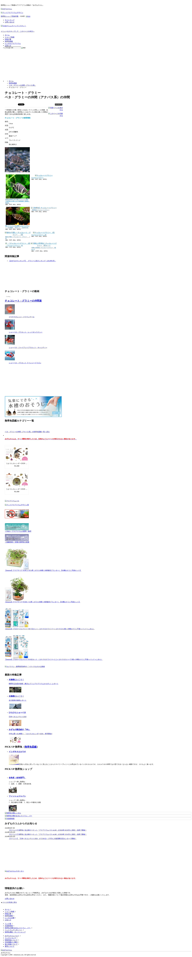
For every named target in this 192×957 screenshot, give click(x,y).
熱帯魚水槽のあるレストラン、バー (18, 928)
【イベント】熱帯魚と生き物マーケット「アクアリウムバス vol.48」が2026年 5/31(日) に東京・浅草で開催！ (48, 834)
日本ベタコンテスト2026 (17, 716)
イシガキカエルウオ (17, 751)
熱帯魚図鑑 (9, 41)
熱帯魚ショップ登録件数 (9, 16)
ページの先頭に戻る (9, 902)
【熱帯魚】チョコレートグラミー (40, 210)
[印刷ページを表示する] (55, 110)
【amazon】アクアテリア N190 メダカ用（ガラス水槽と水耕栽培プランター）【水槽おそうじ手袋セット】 (43, 570)
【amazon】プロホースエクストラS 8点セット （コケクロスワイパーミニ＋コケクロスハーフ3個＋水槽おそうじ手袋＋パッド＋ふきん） (54, 659)
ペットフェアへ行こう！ (13, 930)
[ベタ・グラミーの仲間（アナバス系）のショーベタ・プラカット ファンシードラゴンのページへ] (10, 360)
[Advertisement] (96, 64)
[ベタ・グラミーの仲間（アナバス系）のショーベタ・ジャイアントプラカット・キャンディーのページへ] (10, 344)
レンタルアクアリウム (13, 43)
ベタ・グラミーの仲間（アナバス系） (22, 85)
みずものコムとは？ (12, 936)
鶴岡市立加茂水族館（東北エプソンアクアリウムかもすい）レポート (33, 684)
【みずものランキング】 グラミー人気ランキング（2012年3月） (32, 261)
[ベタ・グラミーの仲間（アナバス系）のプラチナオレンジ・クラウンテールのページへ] (10, 314)
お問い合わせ (9, 22)
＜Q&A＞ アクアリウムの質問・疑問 (18, 531)
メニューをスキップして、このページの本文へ (17, 31)
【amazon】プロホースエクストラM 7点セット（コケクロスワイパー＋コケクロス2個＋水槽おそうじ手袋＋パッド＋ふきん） (50, 629)
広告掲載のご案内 (11, 942)
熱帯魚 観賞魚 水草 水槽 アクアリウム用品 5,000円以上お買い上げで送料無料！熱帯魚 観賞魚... (17, 201)
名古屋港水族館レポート (17, 700)
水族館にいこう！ (16, 680)
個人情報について (11, 944)
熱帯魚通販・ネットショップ (15, 932)
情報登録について (11, 940)
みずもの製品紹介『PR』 (19, 729)
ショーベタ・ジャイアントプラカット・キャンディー (28, 347)
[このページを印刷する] (55, 115)
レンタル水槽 (9, 918)
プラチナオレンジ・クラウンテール (21, 317)
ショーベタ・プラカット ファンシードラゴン (25, 363)
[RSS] (28, 16)
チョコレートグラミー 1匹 (38, 234)
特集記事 (8, 39)
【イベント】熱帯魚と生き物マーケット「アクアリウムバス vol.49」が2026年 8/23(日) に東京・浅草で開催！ (48, 830)
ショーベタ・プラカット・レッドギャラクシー (25, 332)
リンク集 (8, 924)
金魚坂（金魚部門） (17, 778)
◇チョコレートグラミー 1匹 (14, 245)
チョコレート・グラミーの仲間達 (23, 300)
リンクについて (10, 938)
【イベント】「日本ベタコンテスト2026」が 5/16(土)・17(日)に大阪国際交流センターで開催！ (42, 838)
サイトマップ (9, 20)
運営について (9, 946)
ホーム (7, 35)
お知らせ (8, 45)
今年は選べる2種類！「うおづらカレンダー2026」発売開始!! (30, 734)
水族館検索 (9, 926)
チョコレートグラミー (37, 177)
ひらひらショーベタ (17, 712)
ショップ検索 (9, 37)
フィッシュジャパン (17, 796)
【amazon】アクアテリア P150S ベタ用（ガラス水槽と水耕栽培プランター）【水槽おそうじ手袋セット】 (42, 602)
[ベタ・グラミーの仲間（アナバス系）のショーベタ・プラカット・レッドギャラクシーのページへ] (10, 329)
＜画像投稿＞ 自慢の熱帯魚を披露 (17, 542)
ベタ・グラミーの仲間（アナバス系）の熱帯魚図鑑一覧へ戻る (27, 432)
